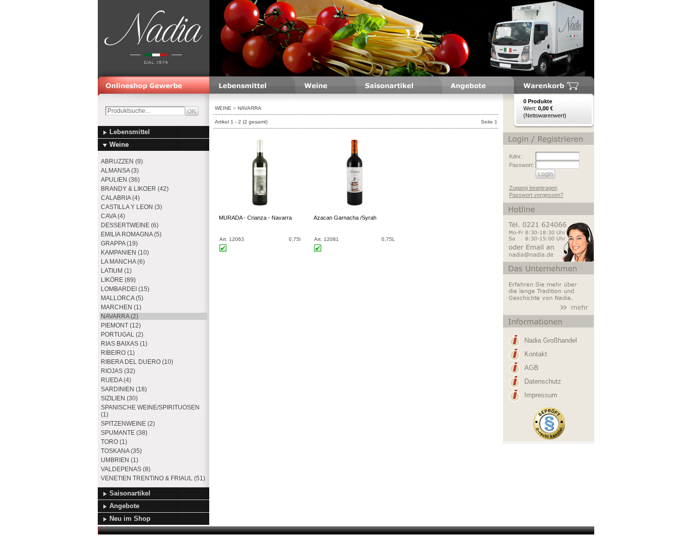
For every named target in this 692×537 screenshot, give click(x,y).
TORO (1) (114, 441)
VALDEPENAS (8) (125, 469)
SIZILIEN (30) (119, 398)
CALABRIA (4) (120, 197)
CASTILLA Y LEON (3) (131, 207)
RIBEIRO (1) (118, 352)
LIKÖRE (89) (118, 279)
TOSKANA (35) (121, 451)
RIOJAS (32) (118, 371)
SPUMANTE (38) (124, 432)
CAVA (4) (113, 216)
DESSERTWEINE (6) (130, 225)
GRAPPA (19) (119, 243)
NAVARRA (249, 108)
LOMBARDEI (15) (125, 289)
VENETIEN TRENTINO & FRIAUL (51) (153, 478)
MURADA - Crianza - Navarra (255, 218)
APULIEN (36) (120, 179)
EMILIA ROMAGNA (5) (131, 234)
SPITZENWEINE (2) (128, 423)
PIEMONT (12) (121, 325)
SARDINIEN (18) (124, 389)
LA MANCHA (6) (123, 261)
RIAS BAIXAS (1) (124, 343)
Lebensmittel (129, 132)
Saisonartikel (129, 493)
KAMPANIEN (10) (125, 252)
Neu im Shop (129, 518)
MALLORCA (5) (122, 298)
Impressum (540, 395)
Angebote (124, 506)
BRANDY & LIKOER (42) (135, 188)
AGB (531, 367)
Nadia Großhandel (550, 340)
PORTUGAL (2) (122, 334)
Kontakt (535, 354)
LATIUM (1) (116, 270)
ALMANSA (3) (120, 170)
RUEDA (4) (116, 380)
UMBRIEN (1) (119, 460)
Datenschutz (542, 381)
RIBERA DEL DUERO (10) (137, 361)
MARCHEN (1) (121, 307)
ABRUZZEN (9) (122, 161)
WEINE (223, 108)
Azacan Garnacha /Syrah (345, 218)
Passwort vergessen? (536, 195)
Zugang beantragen (533, 188)
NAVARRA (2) (119, 316)
